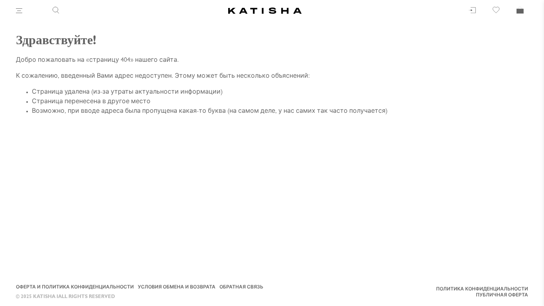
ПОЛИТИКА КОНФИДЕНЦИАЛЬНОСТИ (482, 289)
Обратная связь (241, 287)
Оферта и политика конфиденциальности (75, 287)
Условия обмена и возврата (176, 287)
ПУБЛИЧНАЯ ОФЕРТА (502, 295)
